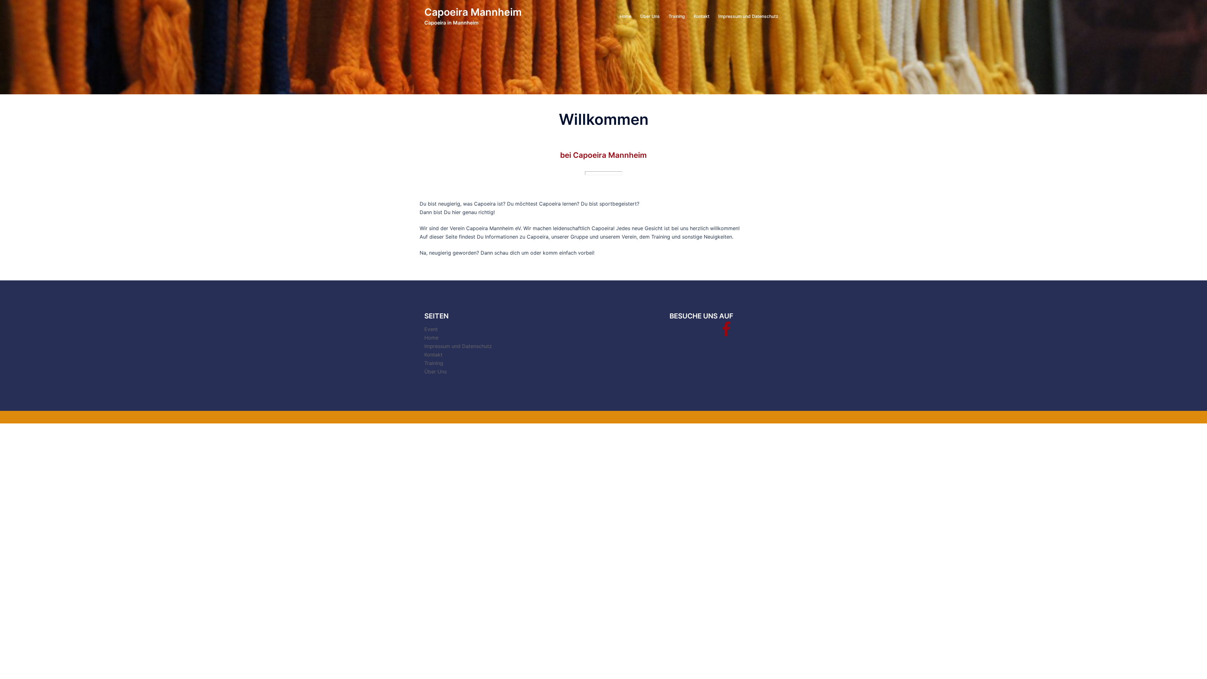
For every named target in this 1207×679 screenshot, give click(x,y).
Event (431, 329)
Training (677, 16)
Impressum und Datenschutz (748, 16)
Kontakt (701, 16)
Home (625, 16)
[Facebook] (726, 333)
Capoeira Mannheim (473, 12)
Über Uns (650, 16)
